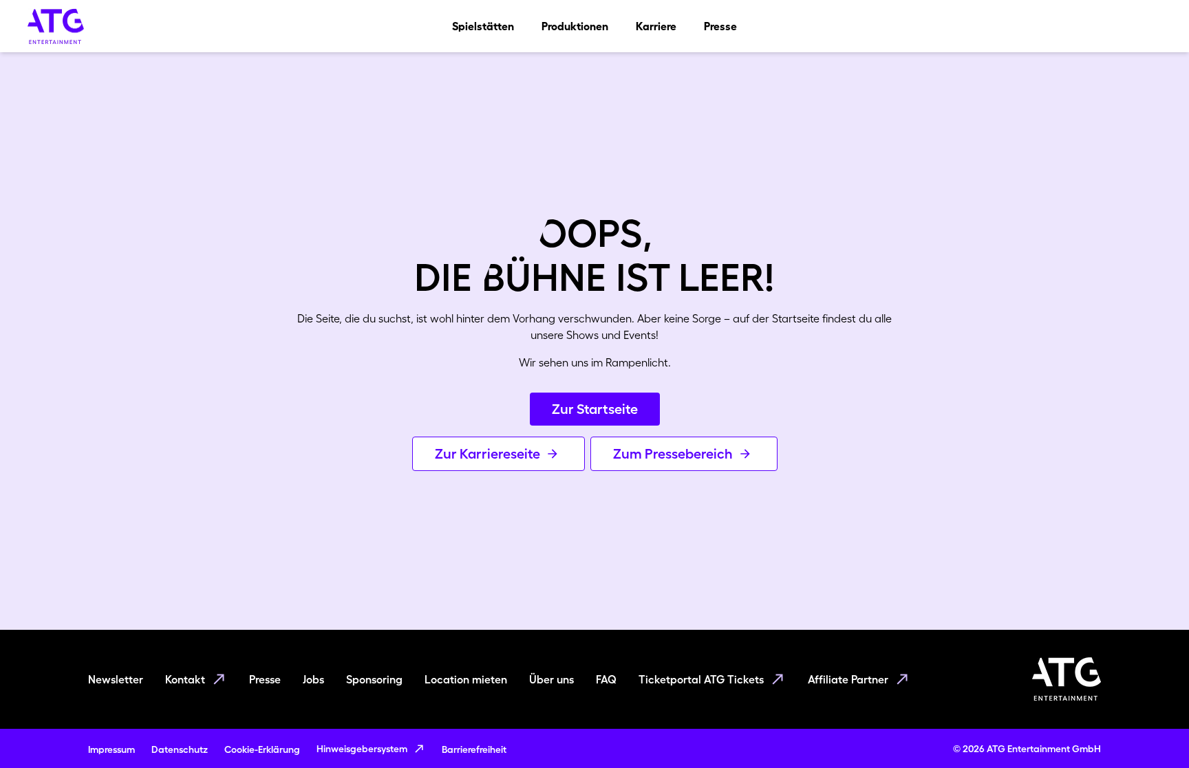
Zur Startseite (595, 409)
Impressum (111, 749)
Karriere (656, 26)
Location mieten (466, 679)
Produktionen (575, 26)
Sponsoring (374, 679)
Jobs (313, 679)
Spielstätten (483, 26)
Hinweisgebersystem (362, 748)
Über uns (551, 679)
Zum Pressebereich (673, 453)
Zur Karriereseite (487, 453)
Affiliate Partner (848, 679)
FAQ (606, 679)
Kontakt (185, 679)
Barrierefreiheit (474, 749)
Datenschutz (179, 749)
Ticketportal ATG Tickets (701, 679)
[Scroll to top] (1152, 731)
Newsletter (115, 679)
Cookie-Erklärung (262, 749)
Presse (720, 26)
